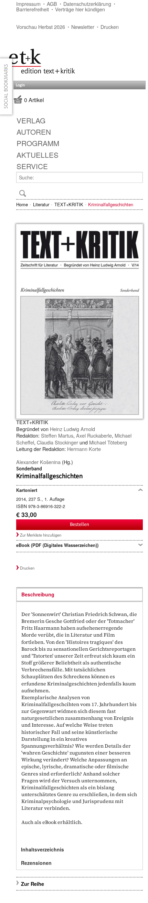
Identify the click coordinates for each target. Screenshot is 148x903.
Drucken (110, 26)
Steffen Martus (57, 435)
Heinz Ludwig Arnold (72, 428)
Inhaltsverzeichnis (42, 849)
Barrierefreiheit (32, 9)
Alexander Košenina (38, 461)
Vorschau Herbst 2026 (40, 26)
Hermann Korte (84, 448)
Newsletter (82, 26)
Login (20, 85)
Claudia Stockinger (57, 442)
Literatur (41, 204)
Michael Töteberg (108, 442)
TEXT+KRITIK (68, 204)
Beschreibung (37, 594)
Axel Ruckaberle (94, 435)
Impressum (28, 3)
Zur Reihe (32, 883)
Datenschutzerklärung (87, 3)
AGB (52, 3)
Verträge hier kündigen (80, 9)
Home (22, 204)
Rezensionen (36, 862)
